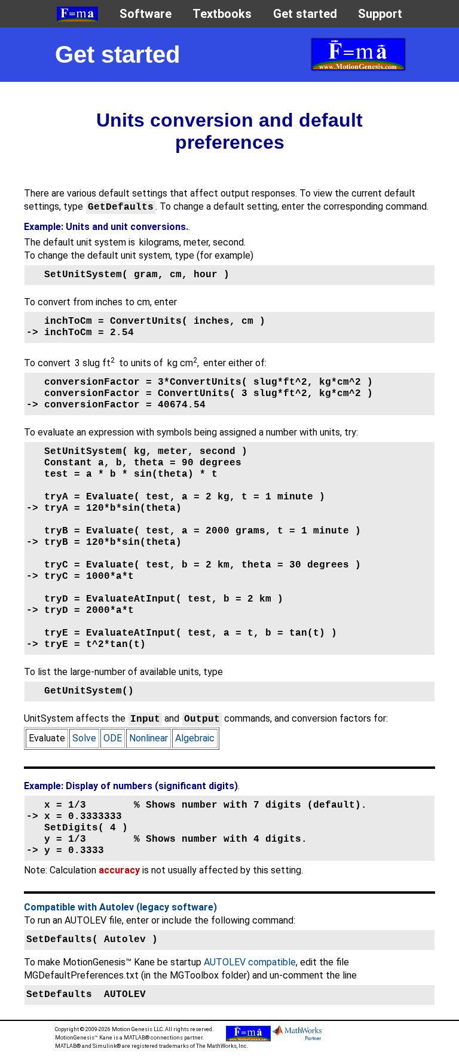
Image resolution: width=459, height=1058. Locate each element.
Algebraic (195, 738)
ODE (112, 738)
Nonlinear (148, 738)
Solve (84, 738)
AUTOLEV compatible (250, 962)
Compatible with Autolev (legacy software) (120, 907)
